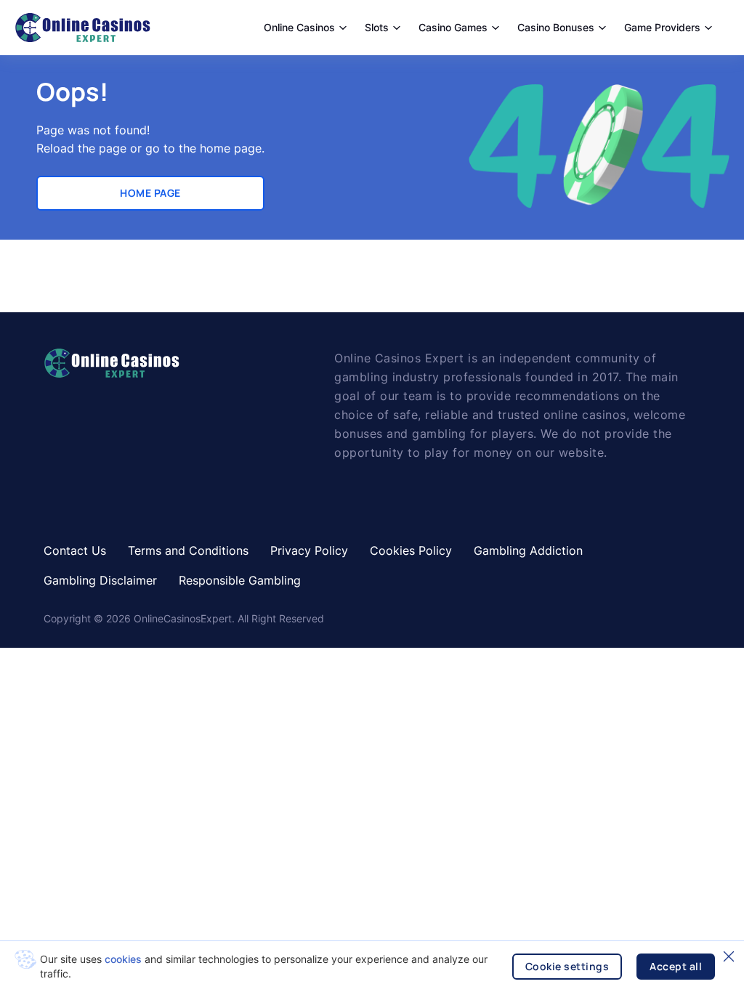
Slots (377, 27)
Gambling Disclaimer (100, 580)
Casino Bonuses (555, 27)
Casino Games (453, 27)
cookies (123, 959)
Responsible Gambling (240, 580)
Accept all (676, 966)
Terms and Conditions (188, 550)
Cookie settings (567, 966)
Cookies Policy (411, 550)
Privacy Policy (309, 550)
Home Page (150, 193)
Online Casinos (299, 27)
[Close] (729, 956)
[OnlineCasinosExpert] (82, 27)
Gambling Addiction (528, 550)
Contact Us (75, 550)
